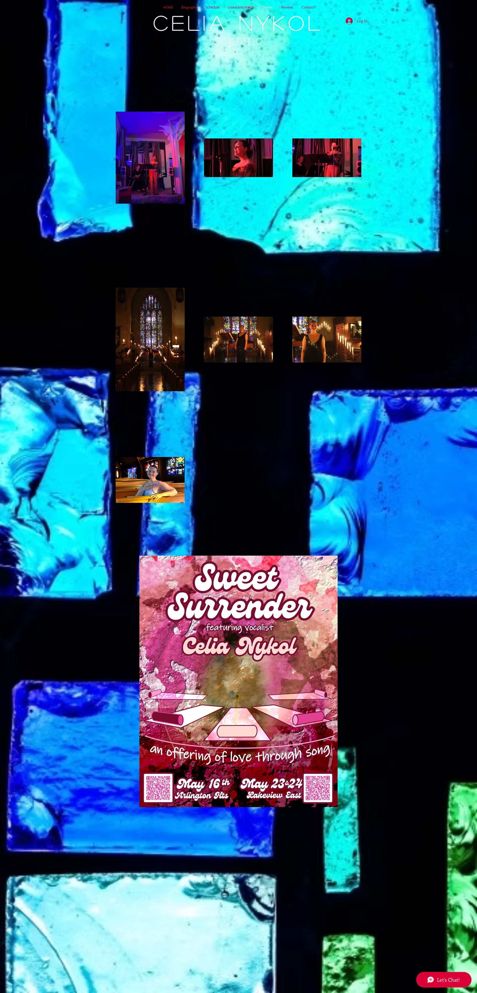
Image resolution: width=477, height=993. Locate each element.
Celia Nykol (238, 22)
